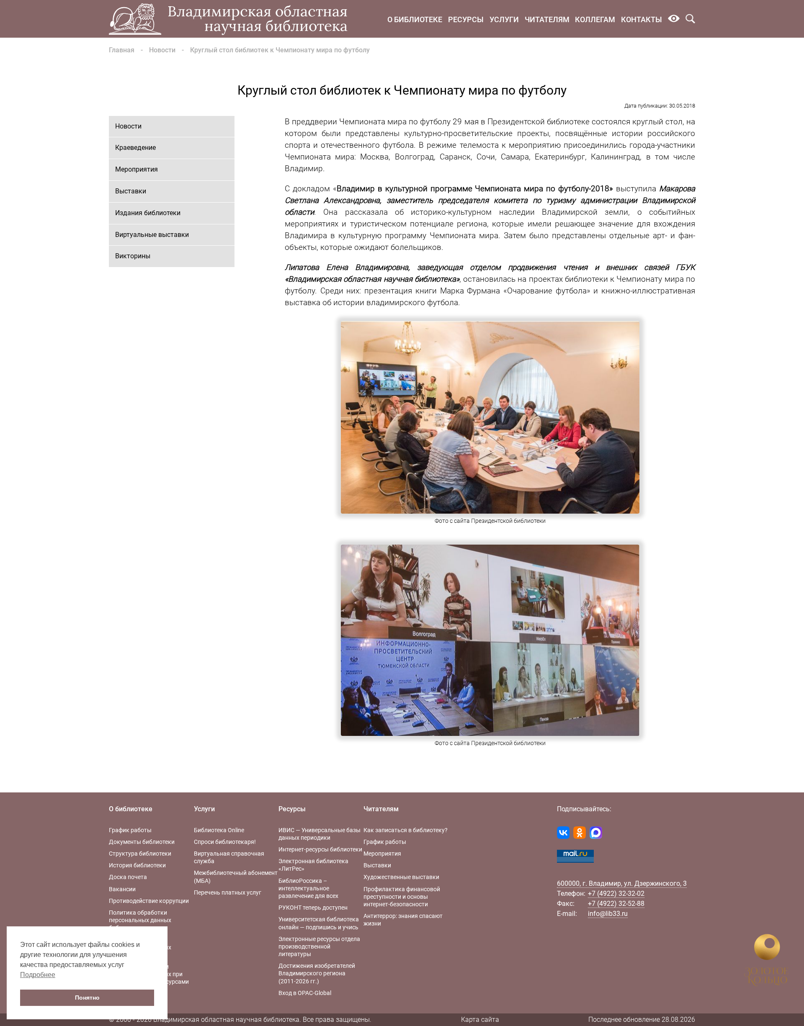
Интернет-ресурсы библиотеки (320, 849)
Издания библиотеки (147, 213)
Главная (121, 50)
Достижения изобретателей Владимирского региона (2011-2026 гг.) (316, 973)
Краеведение (135, 148)
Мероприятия (136, 169)
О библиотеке (414, 19)
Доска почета (128, 877)
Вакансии (122, 889)
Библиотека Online (219, 830)
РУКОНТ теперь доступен (313, 907)
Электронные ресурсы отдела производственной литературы (319, 946)
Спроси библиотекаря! (225, 841)
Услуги (504, 19)
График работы (130, 830)
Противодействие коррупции (149, 900)
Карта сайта (480, 1019)
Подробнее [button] (37, 974)
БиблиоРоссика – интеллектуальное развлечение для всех (308, 888)
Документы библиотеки (142, 841)
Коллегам (595, 19)
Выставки (130, 191)
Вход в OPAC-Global (304, 993)
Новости (162, 50)
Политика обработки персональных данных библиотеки (140, 920)
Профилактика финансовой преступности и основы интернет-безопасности (401, 897)
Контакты (641, 19)
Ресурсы (466, 19)
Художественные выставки (401, 877)
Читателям (547, 19)
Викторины (132, 256)
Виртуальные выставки (152, 235)
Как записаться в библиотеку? (405, 830)
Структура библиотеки (140, 853)
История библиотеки (137, 865)
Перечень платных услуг (227, 892)
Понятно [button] (87, 997)
